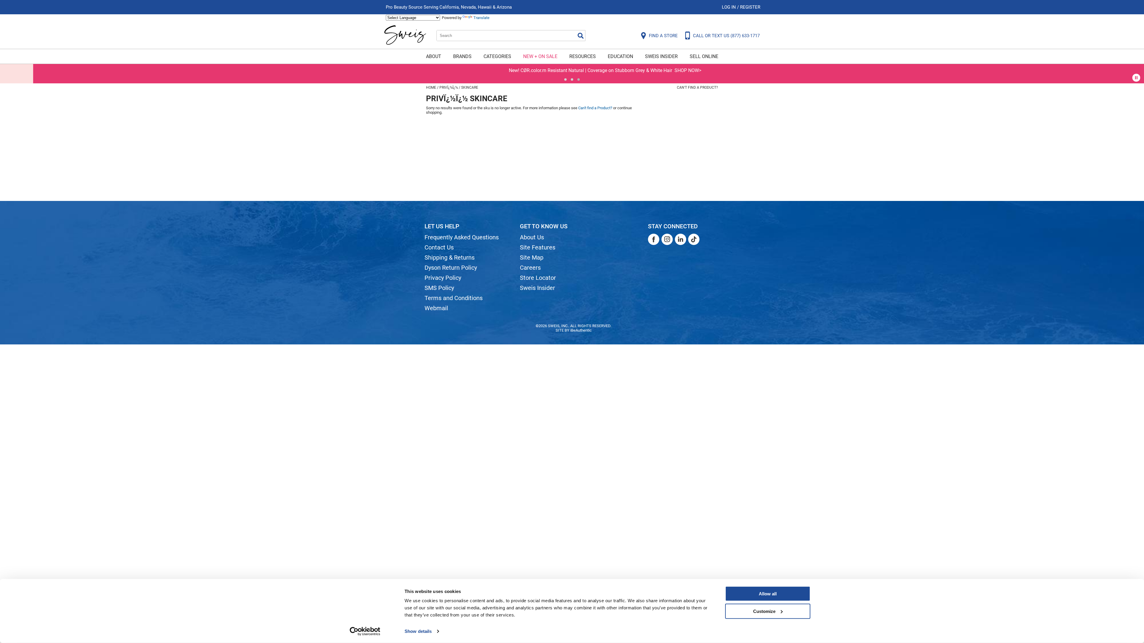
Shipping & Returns (450, 257)
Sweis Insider (661, 56)
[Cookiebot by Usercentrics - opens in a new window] (365, 631)
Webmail (436, 308)
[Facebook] (653, 239)
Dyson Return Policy (451, 267)
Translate (481, 17)
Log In (729, 7)
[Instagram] (667, 239)
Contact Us (439, 247)
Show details (418, 631)
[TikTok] (694, 239)
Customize (764, 611)
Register (750, 7)
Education (620, 56)
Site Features (537, 247)
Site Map (531, 257)
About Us (532, 237)
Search (581, 36)
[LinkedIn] (680, 239)
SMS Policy (439, 287)
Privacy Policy (443, 277)
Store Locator (538, 277)
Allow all (768, 593)
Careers (530, 267)
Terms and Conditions (454, 298)
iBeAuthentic (581, 330)
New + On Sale (540, 56)
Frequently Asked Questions (462, 237)
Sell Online (704, 56)
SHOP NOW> (654, 70)
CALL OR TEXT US (726, 35)
